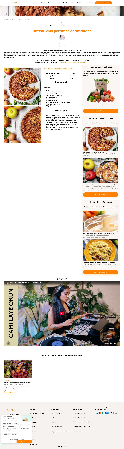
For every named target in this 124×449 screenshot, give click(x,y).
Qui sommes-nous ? (14, 414)
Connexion (55, 422)
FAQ (53, 418)
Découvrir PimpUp (101, 111)
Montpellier (33, 431)
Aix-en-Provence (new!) (37, 413)
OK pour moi (24, 441)
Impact (58, 3)
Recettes (66, 3)
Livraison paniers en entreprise (82, 422)
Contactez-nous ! (57, 413)
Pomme (50, 68)
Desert (65, 68)
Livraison (50, 3)
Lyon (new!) (33, 422)
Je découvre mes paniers (103, 3)
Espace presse (78, 431)
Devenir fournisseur (79, 418)
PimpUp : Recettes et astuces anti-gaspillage (73, 62)
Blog (72, 3)
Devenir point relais (79, 413)
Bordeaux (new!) (35, 418)
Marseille (32, 426)
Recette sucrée (57, 68)
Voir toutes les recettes (100, 194)
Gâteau (70, 68)
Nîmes (32, 435)
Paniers (43, 3)
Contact (79, 3)
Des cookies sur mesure (8, 435)
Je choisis (9, 441)
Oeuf (45, 68)
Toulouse (32, 440)
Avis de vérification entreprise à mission (61, 431)
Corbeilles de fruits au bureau (82, 426)
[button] (3, 445)
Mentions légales (57, 426)
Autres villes (33, 444)
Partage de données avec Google (10, 434)
